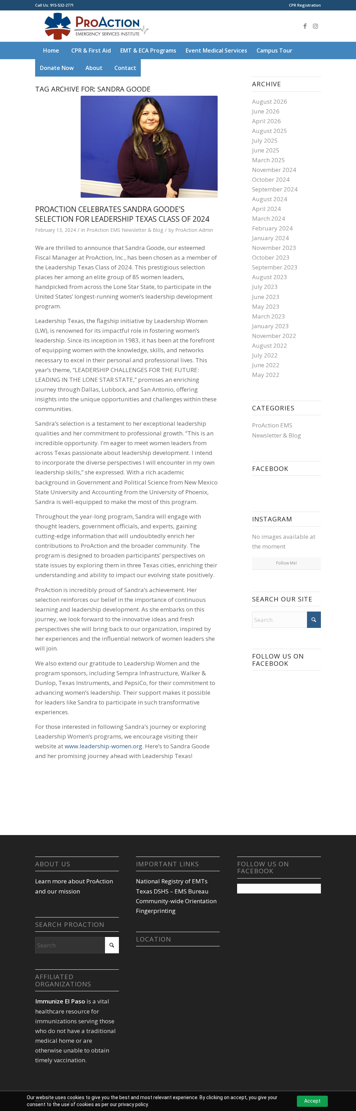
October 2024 (271, 179)
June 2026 (266, 111)
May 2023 (266, 306)
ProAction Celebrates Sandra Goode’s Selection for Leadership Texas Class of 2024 (122, 213)
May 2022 (266, 375)
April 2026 (266, 121)
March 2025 (268, 160)
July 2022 (265, 355)
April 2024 (266, 209)
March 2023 (268, 316)
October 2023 (271, 257)
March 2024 (268, 218)
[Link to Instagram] (315, 26)
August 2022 (269, 345)
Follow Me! (286, 563)
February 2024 (272, 228)
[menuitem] (303, 5)
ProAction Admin (194, 230)
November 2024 (274, 170)
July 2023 (265, 287)
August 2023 (269, 277)
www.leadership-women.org (103, 746)
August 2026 (269, 101)
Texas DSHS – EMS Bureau (172, 891)
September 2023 (275, 267)
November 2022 (274, 336)
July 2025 (265, 140)
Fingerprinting (156, 911)
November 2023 (274, 248)
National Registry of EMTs (172, 881)
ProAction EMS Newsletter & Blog (125, 230)
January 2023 (270, 326)
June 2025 (266, 150)
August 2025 (269, 131)
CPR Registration (305, 5)
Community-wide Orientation (176, 901)
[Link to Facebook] (305, 26)
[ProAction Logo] (95, 26)
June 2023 (266, 297)
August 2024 (269, 199)
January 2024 (270, 238)
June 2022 (266, 365)
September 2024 (275, 189)
